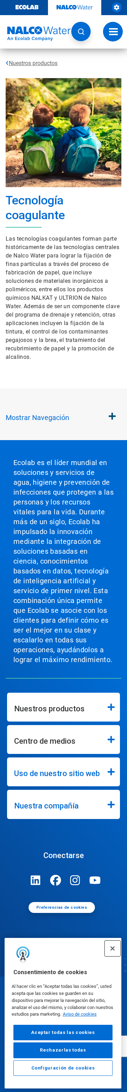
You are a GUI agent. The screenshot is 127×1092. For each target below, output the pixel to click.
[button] (81, 31)
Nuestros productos (33, 63)
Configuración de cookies (63, 1068)
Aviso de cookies (80, 1014)
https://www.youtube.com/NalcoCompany (95, 880)
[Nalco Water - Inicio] (35, 34)
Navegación (37, 417)
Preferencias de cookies (61, 907)
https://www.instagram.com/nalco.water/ (75, 880)
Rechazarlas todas (63, 1050)
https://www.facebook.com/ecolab (55, 880)
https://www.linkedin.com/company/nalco (36, 880)
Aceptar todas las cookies (63, 1032)
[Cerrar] (112, 948)
